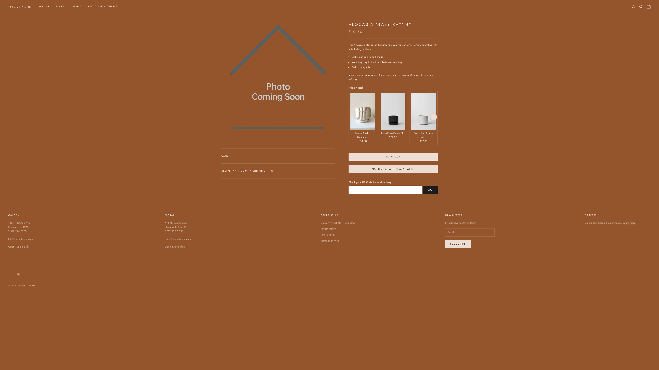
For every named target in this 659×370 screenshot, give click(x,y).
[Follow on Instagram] (19, 274)
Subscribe (458, 243)
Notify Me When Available (393, 169)
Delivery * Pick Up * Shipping (338, 223)
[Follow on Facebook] (10, 274)
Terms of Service (330, 241)
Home (77, 6)
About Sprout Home (102, 6)
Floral (61, 6)
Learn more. (629, 223)
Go (430, 190)
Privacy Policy (328, 229)
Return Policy (328, 235)
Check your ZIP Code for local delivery (370, 182)
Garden (43, 6)
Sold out (393, 156)
